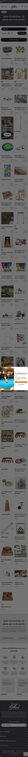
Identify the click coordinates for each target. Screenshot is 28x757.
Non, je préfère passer (21, 384)
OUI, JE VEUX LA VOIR (21, 382)
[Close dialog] (27, 367)
